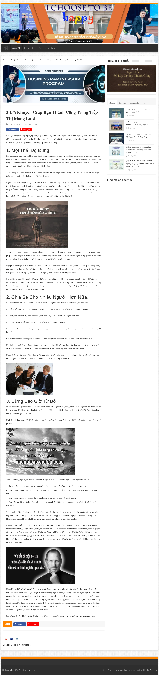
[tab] (6, 639)
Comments (134, 103)
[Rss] (103, 670)
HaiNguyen (152, 670)
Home (6, 47)
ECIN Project (29, 48)
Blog (13, 60)
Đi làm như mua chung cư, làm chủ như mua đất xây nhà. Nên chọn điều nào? (138, 150)
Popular (122, 103)
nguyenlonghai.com (126, 670)
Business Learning (25, 60)
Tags (144, 103)
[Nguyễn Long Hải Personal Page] (79, 23)
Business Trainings (47, 48)
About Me (16, 48)
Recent (112, 103)
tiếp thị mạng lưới (29, 135)
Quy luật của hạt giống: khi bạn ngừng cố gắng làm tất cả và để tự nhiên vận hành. (140, 163)
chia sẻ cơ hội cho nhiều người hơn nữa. (69, 348)
